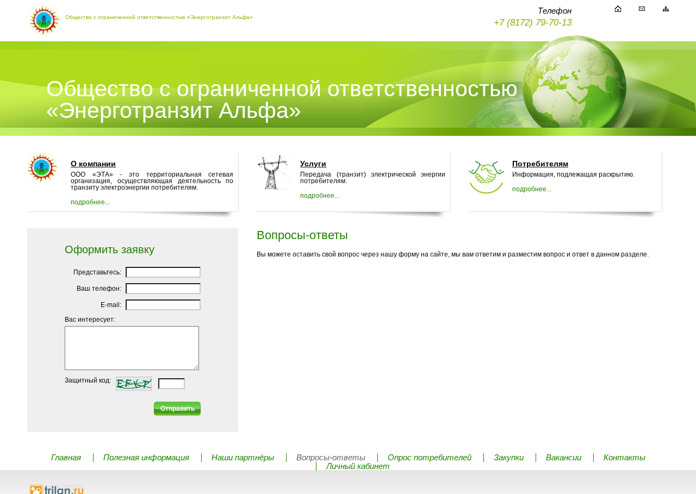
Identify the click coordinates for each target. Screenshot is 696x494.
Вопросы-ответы (330, 457)
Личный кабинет (358, 466)
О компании (93, 163)
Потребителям (540, 163)
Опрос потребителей (429, 457)
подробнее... (90, 202)
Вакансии (563, 457)
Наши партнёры (243, 457)
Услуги (313, 163)
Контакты (624, 457)
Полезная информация (146, 457)
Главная (66, 457)
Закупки (509, 457)
